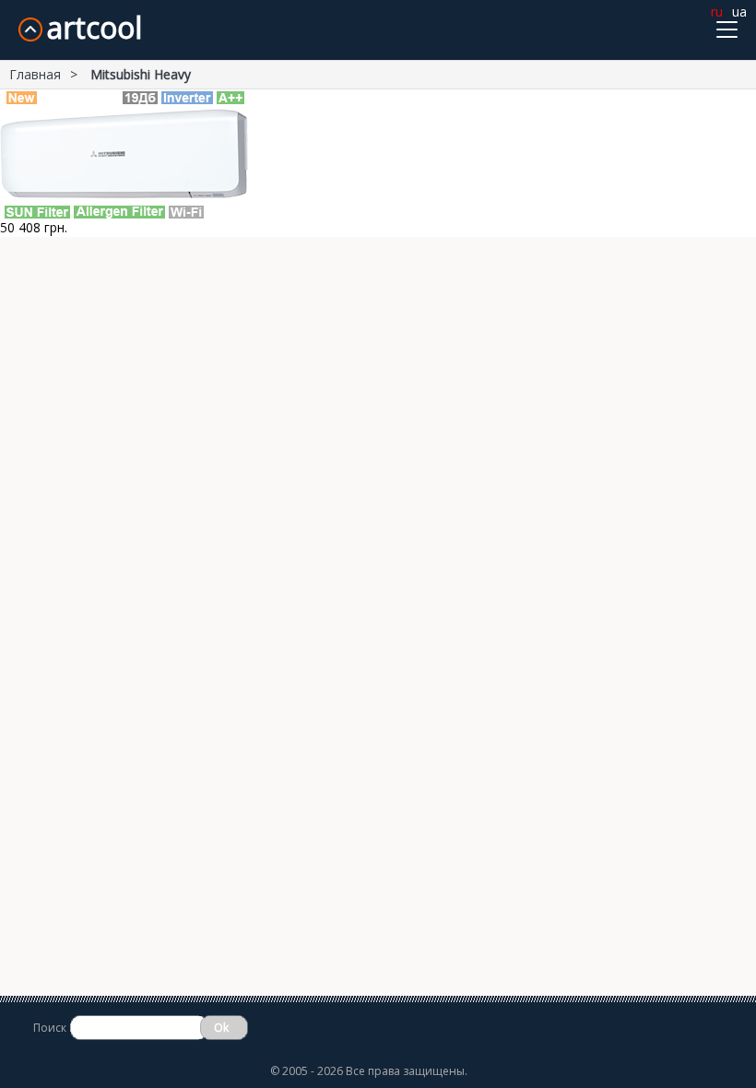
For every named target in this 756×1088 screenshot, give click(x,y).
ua (739, 11)
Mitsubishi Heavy (140, 74)
